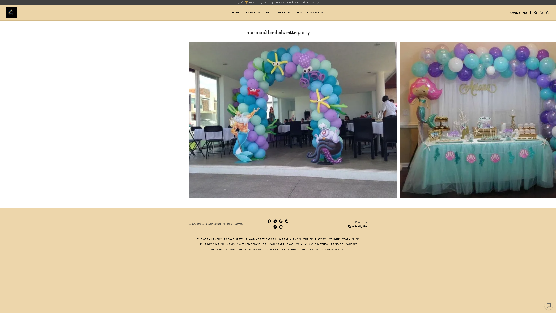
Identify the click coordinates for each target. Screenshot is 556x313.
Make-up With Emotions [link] (243, 244)
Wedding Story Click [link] (344, 239)
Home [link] (236, 12)
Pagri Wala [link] (295, 244)
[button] (252, 12)
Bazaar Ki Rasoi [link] (289, 239)
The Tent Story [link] (314, 239)
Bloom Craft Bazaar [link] (261, 239)
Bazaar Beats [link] (234, 239)
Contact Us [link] (315, 12)
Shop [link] (299, 12)
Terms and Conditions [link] (296, 249)
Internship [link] (219, 249)
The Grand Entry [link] (209, 239)
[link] (11, 12)
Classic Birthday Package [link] (324, 244)
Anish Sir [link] (284, 12)
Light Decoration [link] (211, 244)
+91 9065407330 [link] (515, 13)
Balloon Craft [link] (274, 244)
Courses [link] (351, 244)
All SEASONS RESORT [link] (330, 249)
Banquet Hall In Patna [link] (261, 249)
